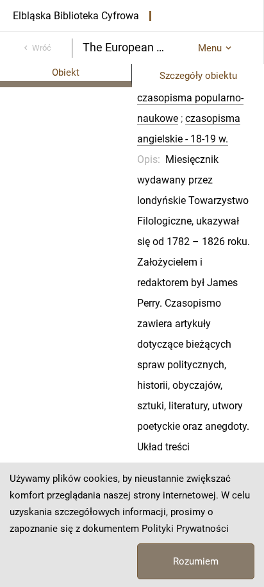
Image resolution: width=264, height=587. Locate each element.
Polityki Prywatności (185, 528)
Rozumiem (196, 561)
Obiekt (65, 72)
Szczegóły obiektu (198, 75)
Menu (210, 48)
